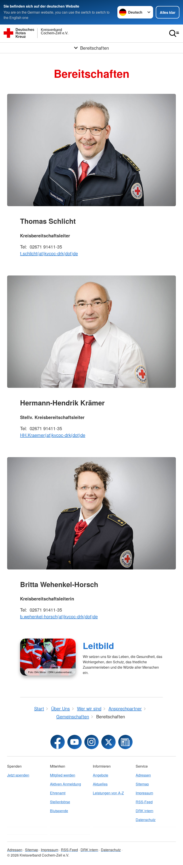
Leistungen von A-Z (108, 792)
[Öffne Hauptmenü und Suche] (174, 33)
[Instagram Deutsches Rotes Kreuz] (91, 742)
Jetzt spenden (18, 775)
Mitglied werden (62, 775)
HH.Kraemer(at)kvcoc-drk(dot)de (52, 435)
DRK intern (144, 810)
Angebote (100, 775)
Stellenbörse (60, 801)
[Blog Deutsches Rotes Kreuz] (125, 742)
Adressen (143, 775)
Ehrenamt (57, 792)
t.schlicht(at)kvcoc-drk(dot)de (49, 253)
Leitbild (98, 645)
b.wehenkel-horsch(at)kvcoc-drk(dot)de (59, 616)
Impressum (144, 792)
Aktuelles (100, 784)
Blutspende (59, 810)
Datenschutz (146, 819)
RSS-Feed (144, 801)
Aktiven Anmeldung (65, 784)
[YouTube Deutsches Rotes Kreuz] (74, 742)
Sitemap (142, 784)
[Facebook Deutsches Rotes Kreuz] (57, 742)
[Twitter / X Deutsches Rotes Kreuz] (108, 742)
